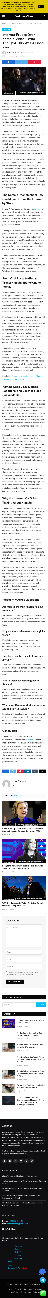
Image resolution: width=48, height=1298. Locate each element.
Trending (6, 29)
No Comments (9, 56)
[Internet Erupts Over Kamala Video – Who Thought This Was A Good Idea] (24, 81)
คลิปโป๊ (24, 1268)
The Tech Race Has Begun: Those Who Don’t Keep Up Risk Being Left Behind (31, 1059)
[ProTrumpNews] (24, 16)
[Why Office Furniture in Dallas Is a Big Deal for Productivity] (8, 1088)
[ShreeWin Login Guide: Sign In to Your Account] (8, 1023)
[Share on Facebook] (8, 62)
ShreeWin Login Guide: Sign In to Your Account (19, 1176)
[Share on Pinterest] (34, 62)
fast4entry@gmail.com (18, 1224)
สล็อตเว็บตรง (18, 1258)
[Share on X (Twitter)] (21, 62)
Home (10, 1289)
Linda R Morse (14, 53)
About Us (18, 1289)
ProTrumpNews (35, 1284)
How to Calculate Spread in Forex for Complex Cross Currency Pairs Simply (30, 1073)
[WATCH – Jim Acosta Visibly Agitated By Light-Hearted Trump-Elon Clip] (24, 888)
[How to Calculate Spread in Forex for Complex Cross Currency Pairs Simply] (8, 1074)
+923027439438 (16, 1221)
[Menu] (3, 16)
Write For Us (37, 1292)
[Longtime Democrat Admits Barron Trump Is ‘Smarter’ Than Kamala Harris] (24, 851)
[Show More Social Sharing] (43, 62)
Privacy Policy (13, 1292)
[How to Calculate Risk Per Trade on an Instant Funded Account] (8, 1047)
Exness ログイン (14, 1268)
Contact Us (28, 1289)
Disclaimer (38, 1289)
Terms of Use (26, 1292)
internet (37, 209)
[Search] (44, 16)
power (30, 740)
